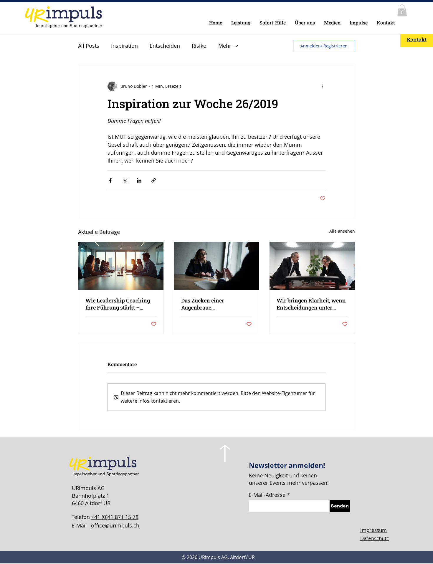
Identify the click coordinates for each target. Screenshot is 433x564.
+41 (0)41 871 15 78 (114, 516)
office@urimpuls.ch (115, 525)
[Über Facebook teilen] (110, 180)
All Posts (88, 45)
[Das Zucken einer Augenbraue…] (216, 266)
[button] (402, 10)
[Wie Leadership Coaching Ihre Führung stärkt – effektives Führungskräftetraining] (120, 266)
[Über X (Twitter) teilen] (125, 180)
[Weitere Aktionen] (321, 86)
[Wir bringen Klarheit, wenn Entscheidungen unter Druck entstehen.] (312, 266)
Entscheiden (165, 45)
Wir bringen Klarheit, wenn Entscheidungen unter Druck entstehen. (311, 304)
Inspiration (124, 45)
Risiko (199, 45)
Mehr (224, 45)
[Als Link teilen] (153, 180)
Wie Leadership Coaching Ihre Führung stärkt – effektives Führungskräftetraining (117, 304)
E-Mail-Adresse (267, 494)
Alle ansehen (342, 231)
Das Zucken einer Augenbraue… (202, 304)
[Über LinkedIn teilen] (139, 180)
